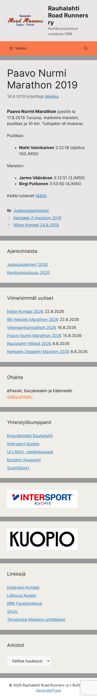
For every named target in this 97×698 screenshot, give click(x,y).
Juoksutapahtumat (31, 210)
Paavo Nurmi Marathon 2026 (34, 335)
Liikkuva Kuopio (21, 595)
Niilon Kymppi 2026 (25, 311)
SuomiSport (18, 467)
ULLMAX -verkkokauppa (30, 451)
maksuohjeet (19, 396)
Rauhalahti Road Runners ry (68, 15)
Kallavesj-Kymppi (23, 587)
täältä (41, 195)
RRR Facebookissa (24, 603)
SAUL (12, 611)
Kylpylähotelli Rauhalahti (30, 435)
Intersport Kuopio (23, 443)
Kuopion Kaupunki (24, 459)
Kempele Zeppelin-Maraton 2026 (38, 351)
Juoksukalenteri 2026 (27, 264)
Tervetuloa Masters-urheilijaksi (36, 619)
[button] (85, 48)
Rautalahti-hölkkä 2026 (29, 343)
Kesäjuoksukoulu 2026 (28, 272)
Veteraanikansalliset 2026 (31, 327)
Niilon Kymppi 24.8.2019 (36, 225)
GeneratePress (48, 690)
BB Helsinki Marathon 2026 (33, 319)
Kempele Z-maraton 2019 (37, 218)
